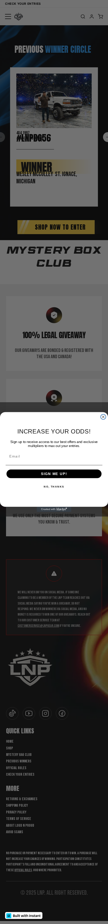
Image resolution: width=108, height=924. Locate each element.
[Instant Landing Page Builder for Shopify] (23, 915)
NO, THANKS (54, 486)
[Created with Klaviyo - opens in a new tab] (54, 509)
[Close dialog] (103, 416)
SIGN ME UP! (54, 474)
